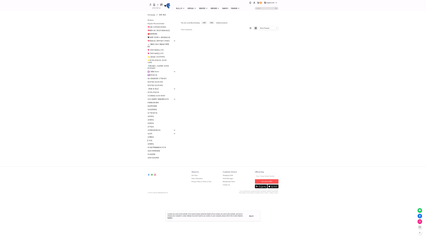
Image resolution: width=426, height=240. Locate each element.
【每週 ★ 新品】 (153, 89)
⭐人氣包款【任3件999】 (156, 57)
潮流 (164, 15)
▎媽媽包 (151, 144)
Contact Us (226, 185)
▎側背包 (151, 120)
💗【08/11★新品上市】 (156, 53)
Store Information (197, 178)
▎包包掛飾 (151, 154)
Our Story (194, 175)
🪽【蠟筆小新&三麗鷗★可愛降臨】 (158, 45)
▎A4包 (150, 140)
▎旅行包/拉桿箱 (153, 158)
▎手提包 (151, 127)
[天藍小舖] (160, 5)
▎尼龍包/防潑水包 (154, 130)
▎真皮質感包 (152, 109)
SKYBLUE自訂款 (153, 92)
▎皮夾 (150, 133)
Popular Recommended (156, 23)
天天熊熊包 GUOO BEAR (156, 96)
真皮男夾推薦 (152, 106)
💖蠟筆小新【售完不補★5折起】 (159, 30)
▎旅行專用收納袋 (154, 151)
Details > (170, 218)
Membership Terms (229, 181)
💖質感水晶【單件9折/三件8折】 (159, 41)
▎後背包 (151, 123)
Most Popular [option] (264, 28)
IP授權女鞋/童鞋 (153, 102)
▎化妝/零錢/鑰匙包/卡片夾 (157, 147)
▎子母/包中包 (152, 113)
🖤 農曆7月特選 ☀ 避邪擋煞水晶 (159, 37)
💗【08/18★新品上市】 (156, 50)
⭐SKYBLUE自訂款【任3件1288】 (157, 61)
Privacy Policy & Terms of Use (201, 181)
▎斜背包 (151, 116)
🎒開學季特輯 (152, 34)
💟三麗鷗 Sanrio (153, 71)
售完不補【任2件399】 (156, 85)
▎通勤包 (151, 137)
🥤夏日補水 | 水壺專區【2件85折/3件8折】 (158, 67)
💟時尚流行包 (152, 75)
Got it (251, 216)
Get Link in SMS (266, 181)
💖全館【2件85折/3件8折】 (157, 27)
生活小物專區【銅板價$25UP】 (158, 99)
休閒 (160, 15)
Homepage (151, 15)
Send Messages (228, 178)
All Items (151, 20)
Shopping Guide (228, 175)
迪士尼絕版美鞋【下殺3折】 (157, 78)
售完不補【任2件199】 (156, 82)
